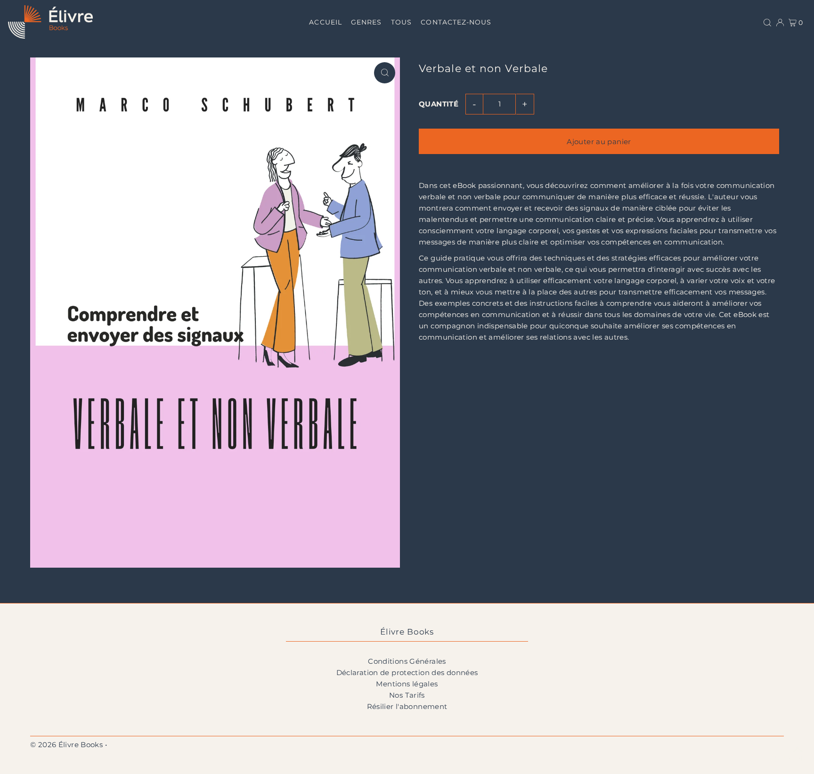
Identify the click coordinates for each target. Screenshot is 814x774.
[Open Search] (767, 21)
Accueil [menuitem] (325, 22)
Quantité (438, 103)
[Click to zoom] (384, 72)
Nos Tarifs (407, 695)
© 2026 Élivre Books (66, 744)
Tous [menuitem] (401, 22)
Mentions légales (407, 683)
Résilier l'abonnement (407, 706)
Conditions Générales (407, 661)
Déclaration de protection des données (407, 672)
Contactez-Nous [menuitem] (456, 22)
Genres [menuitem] (366, 22)
